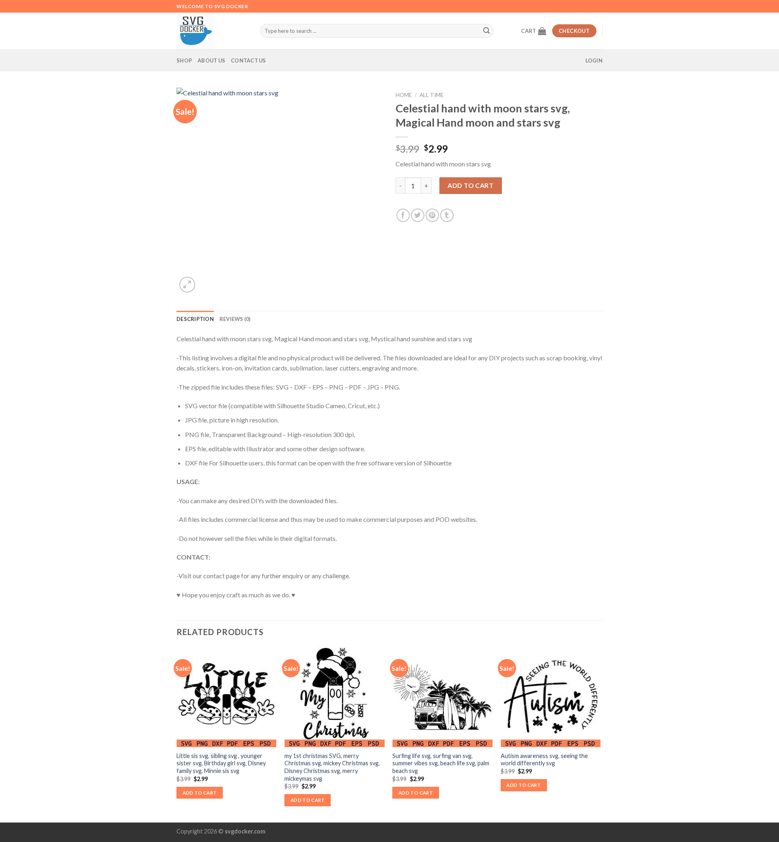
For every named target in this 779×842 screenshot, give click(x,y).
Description (195, 319)
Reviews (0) (235, 319)
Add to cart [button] (200, 792)
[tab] (195, 319)
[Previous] (177, 734)
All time (431, 95)
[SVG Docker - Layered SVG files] (212, 31)
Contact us (248, 60)
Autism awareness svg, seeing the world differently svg (544, 759)
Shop (184, 60)
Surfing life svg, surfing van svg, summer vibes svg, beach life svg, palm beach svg (440, 763)
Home (404, 95)
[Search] (486, 31)
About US (211, 60)
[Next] (600, 734)
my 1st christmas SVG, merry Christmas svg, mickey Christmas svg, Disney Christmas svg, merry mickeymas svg (332, 767)
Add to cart (470, 185)
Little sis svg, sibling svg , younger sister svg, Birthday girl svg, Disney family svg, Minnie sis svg (221, 763)
